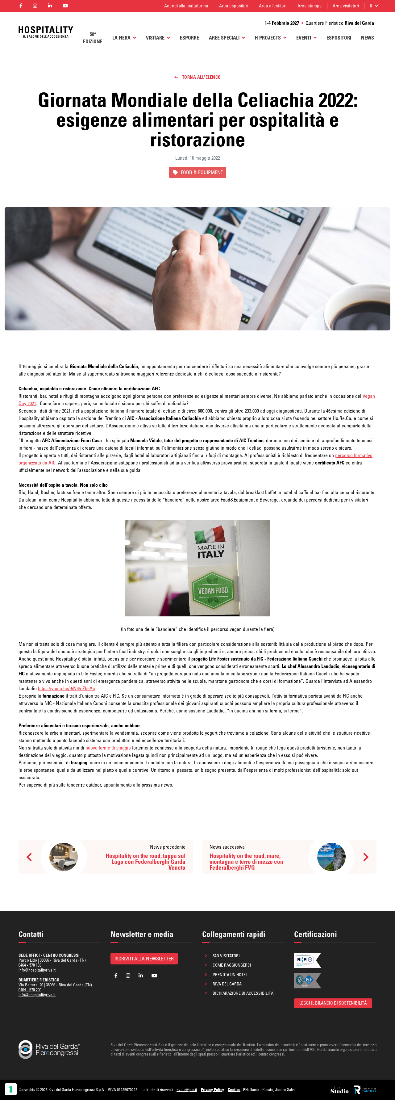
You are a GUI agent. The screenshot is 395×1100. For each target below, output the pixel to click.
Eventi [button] (303, 38)
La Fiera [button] (121, 38)
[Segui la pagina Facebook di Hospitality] (20, 6)
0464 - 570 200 (30, 989)
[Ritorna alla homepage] (46, 32)
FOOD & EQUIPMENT (202, 172)
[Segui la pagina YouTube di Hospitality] (65, 6)
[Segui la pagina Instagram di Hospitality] (34, 6)
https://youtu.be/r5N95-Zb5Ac (66, 688)
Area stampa (309, 6)
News (367, 38)
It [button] (371, 6)
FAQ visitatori (226, 955)
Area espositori (233, 6)
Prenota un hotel (230, 974)
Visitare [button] (155, 38)
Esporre (189, 38)
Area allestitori (272, 6)
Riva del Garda (227, 983)
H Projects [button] (268, 38)
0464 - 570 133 (30, 965)
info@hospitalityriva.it (37, 970)
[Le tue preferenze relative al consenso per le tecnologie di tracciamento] (11, 1089)
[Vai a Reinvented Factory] (365, 1089)
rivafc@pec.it (187, 1089)
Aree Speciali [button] (224, 38)
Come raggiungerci (232, 965)
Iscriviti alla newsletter (144, 958)
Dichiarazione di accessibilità (243, 993)
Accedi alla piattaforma (186, 6)
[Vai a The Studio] (340, 1090)
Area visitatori (346, 6)
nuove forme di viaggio (108, 748)
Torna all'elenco (201, 77)
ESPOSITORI (338, 38)
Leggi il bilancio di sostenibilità (333, 1003)
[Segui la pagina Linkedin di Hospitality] (49, 6)
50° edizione (92, 37)
